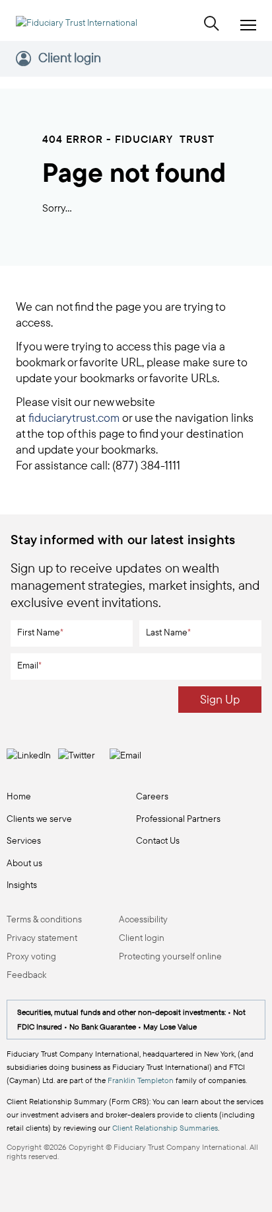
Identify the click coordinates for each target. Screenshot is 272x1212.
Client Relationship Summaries (165, 1128)
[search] (211, 24)
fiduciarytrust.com (73, 417)
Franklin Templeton (141, 1080)
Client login (69, 58)
